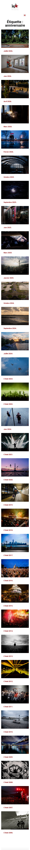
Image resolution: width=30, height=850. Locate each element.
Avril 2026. (8, 101)
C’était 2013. (8, 656)
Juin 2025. (8, 227)
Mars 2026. (8, 127)
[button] (24, 15)
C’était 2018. (8, 530)
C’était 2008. (8, 782)
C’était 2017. (8, 555)
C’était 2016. (8, 581)
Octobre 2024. (9, 303)
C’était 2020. (8, 480)
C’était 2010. (8, 732)
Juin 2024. (8, 429)
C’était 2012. (8, 681)
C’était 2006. (8, 833)
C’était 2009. (8, 757)
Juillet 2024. (8, 354)
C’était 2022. (8, 404)
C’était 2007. (8, 808)
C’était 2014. (8, 631)
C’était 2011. (8, 707)
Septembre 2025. (10, 202)
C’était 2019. (8, 505)
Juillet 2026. (8, 51)
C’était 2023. (8, 379)
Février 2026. (9, 152)
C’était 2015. (8, 606)
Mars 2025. (8, 253)
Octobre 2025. (9, 177)
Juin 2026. (8, 76)
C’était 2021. (8, 454)
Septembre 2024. (10, 328)
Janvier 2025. (9, 278)
